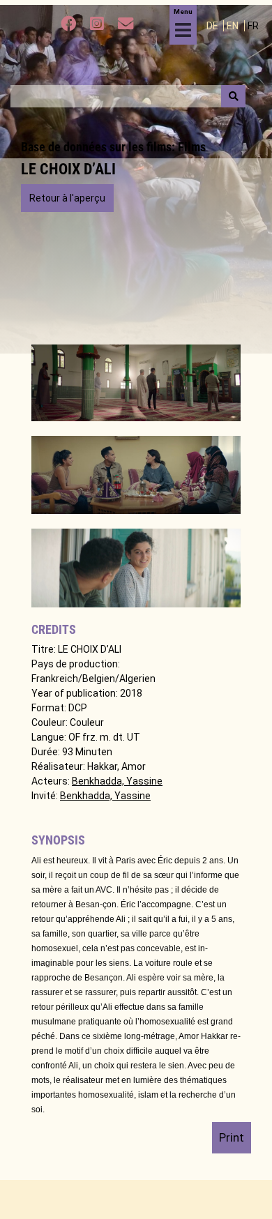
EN (234, 25)
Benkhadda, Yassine (117, 781)
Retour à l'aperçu (67, 198)
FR (253, 25)
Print (231, 1137)
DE (213, 25)
